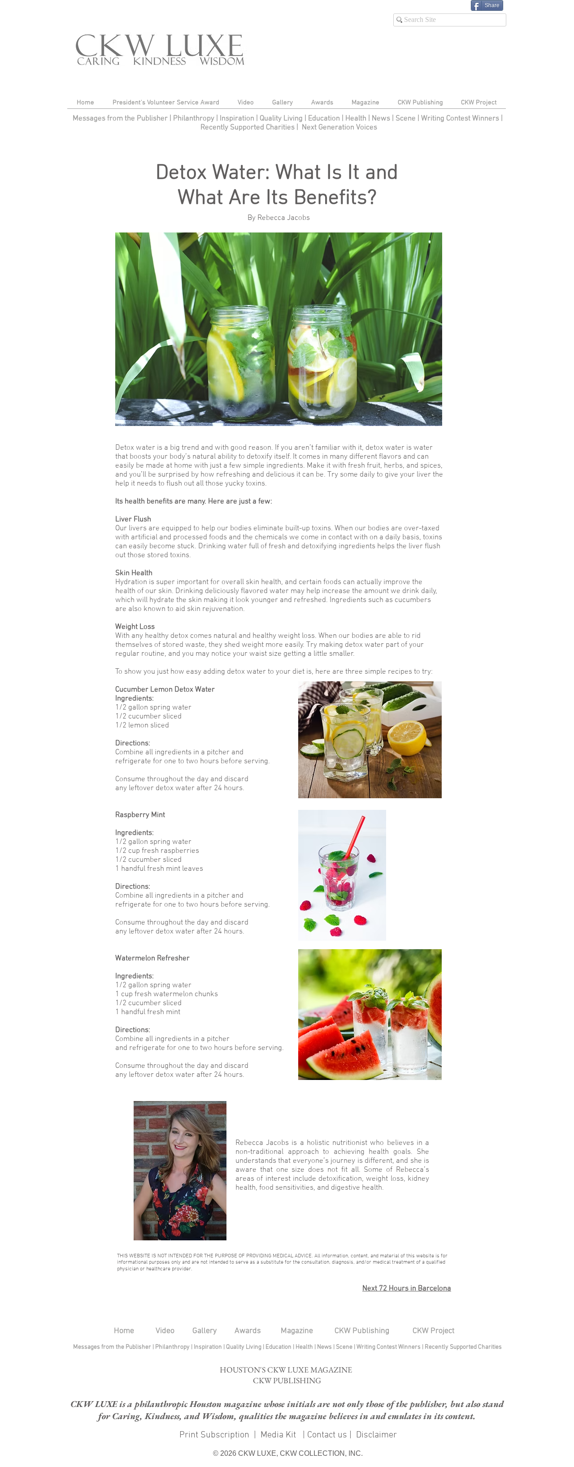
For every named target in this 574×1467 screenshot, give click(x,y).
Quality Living (282, 118)
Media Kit (279, 1435)
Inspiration (238, 118)
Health (355, 118)
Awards (248, 1331)
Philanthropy (193, 118)
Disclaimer (376, 1435)
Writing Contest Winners (460, 118)
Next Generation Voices (339, 127)
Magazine (297, 1331)
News (381, 118)
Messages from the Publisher (121, 118)
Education (325, 118)
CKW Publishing (362, 1331)
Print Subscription (213, 1435)
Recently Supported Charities (247, 127)
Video (165, 1331)
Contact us (327, 1435)
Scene (345, 1347)
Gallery (204, 1331)
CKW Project (434, 1331)
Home (124, 1331)
